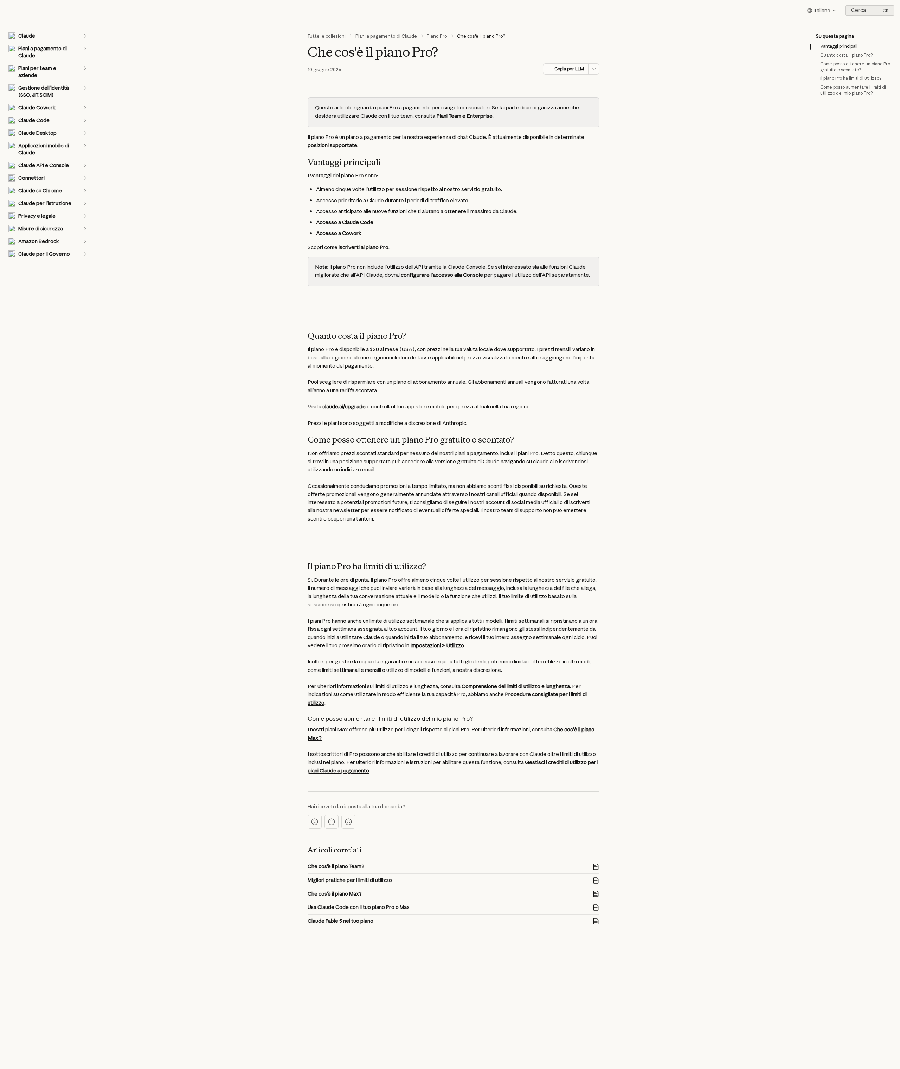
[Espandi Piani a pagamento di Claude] (85, 48)
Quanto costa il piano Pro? (846, 55)
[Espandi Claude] (85, 36)
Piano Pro (437, 36)
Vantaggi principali (838, 46)
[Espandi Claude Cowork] (85, 108)
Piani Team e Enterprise (464, 116)
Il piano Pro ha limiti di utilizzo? (851, 78)
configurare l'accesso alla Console (442, 275)
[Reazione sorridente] (348, 822)
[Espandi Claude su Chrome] (85, 191)
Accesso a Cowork (338, 233)
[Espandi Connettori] (85, 178)
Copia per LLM (569, 68)
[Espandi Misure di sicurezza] (85, 229)
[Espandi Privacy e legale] (85, 216)
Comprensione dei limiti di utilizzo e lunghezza (516, 686)
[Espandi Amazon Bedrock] (85, 241)
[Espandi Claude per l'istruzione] (85, 203)
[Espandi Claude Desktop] (85, 133)
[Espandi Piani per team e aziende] (85, 68)
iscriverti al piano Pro (363, 247)
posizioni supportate (332, 145)
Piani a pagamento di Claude (386, 36)
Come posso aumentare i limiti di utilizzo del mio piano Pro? (853, 90)
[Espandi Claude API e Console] (85, 165)
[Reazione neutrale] (331, 822)
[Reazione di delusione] (315, 822)
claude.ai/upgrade (344, 406)
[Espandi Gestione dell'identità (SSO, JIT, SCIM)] (85, 88)
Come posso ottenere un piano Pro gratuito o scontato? (855, 66)
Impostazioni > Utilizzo (437, 645)
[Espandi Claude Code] (85, 120)
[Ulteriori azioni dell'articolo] (593, 69)
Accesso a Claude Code (344, 222)
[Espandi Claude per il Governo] (85, 254)
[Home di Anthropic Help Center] (7, 10)
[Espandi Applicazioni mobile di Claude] (85, 146)
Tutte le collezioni (327, 36)
